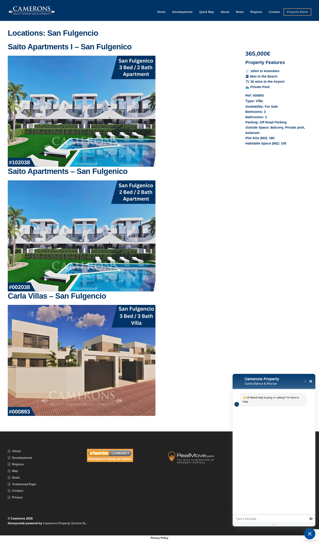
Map (15, 471)
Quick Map (206, 12)
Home (161, 12)
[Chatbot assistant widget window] (274, 450)
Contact (274, 12)
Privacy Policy (159, 537)
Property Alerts (297, 12)
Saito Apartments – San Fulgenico (68, 171)
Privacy (17, 497)
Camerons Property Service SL (64, 523)
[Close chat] (309, 533)
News (240, 12)
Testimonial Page (24, 484)
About (225, 12)
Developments (182, 12)
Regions (256, 12)
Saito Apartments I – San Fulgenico (70, 46)
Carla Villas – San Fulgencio (57, 296)
